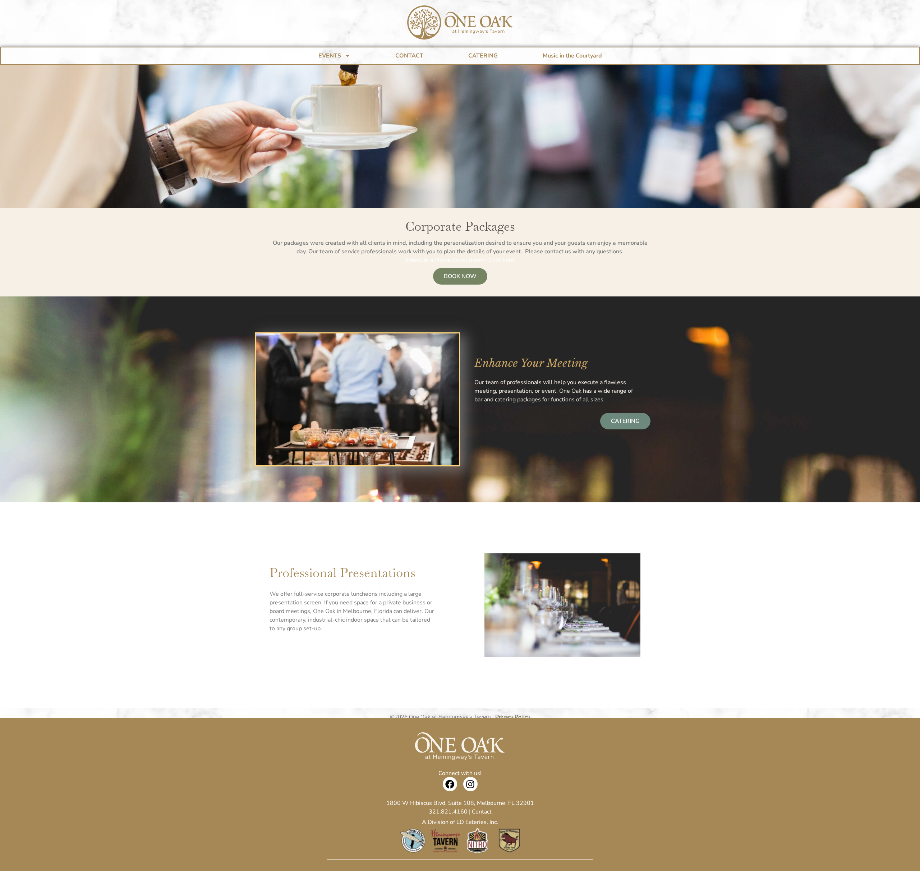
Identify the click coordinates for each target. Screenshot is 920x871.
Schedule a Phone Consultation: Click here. (460, 260)
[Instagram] (470, 784)
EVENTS (329, 56)
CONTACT (409, 56)
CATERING (483, 56)
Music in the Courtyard (572, 56)
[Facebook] (450, 784)
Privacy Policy (512, 717)
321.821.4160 (448, 812)
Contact (482, 812)
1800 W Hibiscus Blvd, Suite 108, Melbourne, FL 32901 (460, 803)
